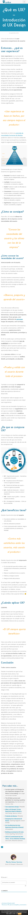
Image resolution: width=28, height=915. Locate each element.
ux (2, 847)
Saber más (15, 913)
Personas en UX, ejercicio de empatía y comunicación (14, 904)
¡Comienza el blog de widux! (8, 903)
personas (20, 319)
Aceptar (19, 913)
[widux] (6, 3)
